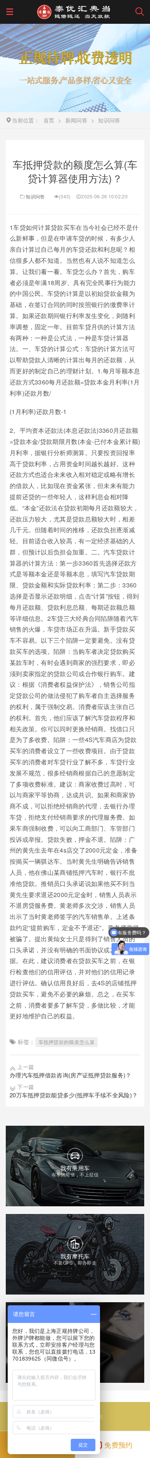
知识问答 (35, 196)
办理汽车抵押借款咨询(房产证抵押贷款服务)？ (71, 1075)
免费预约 (118, 1445)
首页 (49, 120)
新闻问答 (76, 120)
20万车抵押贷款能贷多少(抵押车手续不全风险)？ (74, 1095)
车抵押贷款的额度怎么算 (66, 1042)
